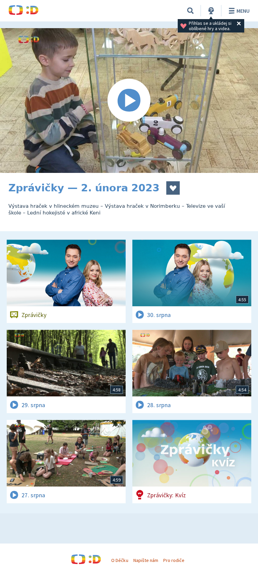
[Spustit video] (129, 100)
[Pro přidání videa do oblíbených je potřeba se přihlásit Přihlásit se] (173, 188)
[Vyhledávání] (190, 10)
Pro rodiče (173, 560)
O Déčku (119, 560)
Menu (243, 10)
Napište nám (145, 560)
